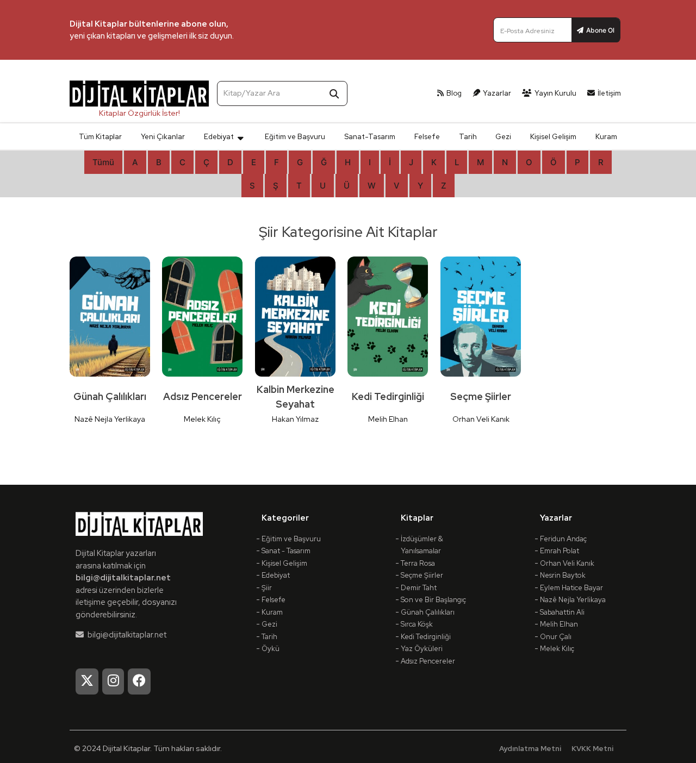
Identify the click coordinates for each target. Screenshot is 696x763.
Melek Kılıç (557, 648)
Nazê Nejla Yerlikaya (573, 599)
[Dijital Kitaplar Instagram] (113, 681)
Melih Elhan (559, 624)
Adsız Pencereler (202, 396)
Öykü (270, 648)
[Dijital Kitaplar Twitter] (87, 681)
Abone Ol (600, 30)
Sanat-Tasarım (369, 136)
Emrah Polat (559, 550)
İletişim (609, 93)
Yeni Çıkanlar (163, 136)
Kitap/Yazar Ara (251, 93)
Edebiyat (219, 136)
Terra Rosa (418, 563)
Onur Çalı (555, 636)
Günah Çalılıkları (109, 396)
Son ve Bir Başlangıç (433, 599)
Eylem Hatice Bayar (571, 587)
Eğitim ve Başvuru (295, 136)
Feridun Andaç (563, 538)
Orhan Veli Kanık (567, 563)
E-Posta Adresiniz (527, 31)
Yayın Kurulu (555, 93)
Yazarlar (497, 93)
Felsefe (427, 136)
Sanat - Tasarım (286, 550)
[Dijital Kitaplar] (139, 100)
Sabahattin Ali (562, 612)
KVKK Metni (592, 748)
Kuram (606, 136)
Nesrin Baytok (563, 575)
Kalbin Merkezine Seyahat (295, 396)
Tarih (468, 136)
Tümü (103, 162)
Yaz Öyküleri (422, 648)
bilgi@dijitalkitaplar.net (123, 577)
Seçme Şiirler (480, 396)
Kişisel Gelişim (553, 136)
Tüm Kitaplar (100, 136)
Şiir (267, 587)
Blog (454, 93)
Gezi (503, 136)
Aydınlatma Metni (530, 748)
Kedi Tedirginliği (388, 396)
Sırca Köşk (417, 624)
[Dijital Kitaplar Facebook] (139, 681)
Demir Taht (419, 587)
